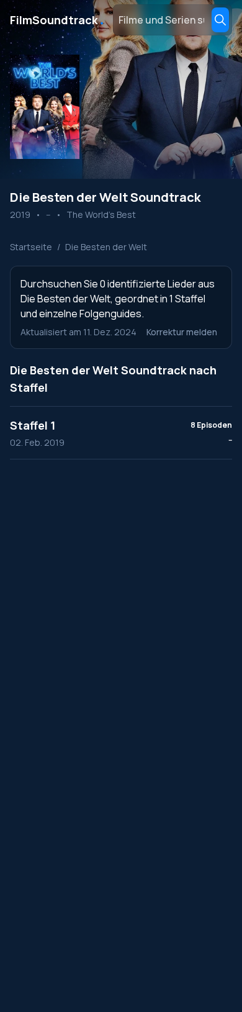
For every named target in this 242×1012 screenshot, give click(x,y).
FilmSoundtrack (57, 20)
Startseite (31, 247)
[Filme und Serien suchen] (220, 19)
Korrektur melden (181, 332)
